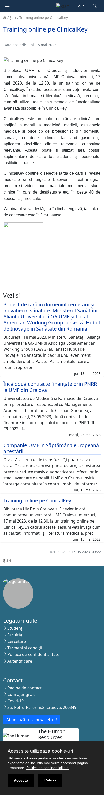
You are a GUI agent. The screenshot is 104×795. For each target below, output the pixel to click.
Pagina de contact (24, 688)
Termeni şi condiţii (24, 648)
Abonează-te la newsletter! (31, 719)
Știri (13, 17)
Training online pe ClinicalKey (43, 17)
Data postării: (15, 44)
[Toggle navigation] (7, 6)
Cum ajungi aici (21, 694)
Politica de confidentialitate (47, 768)
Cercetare (16, 641)
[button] (81, 6)
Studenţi (15, 628)
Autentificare (19, 661)
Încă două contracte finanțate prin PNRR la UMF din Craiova (50, 386)
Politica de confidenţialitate (33, 654)
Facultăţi (15, 635)
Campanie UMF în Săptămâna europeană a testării (51, 448)
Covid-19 (15, 701)
